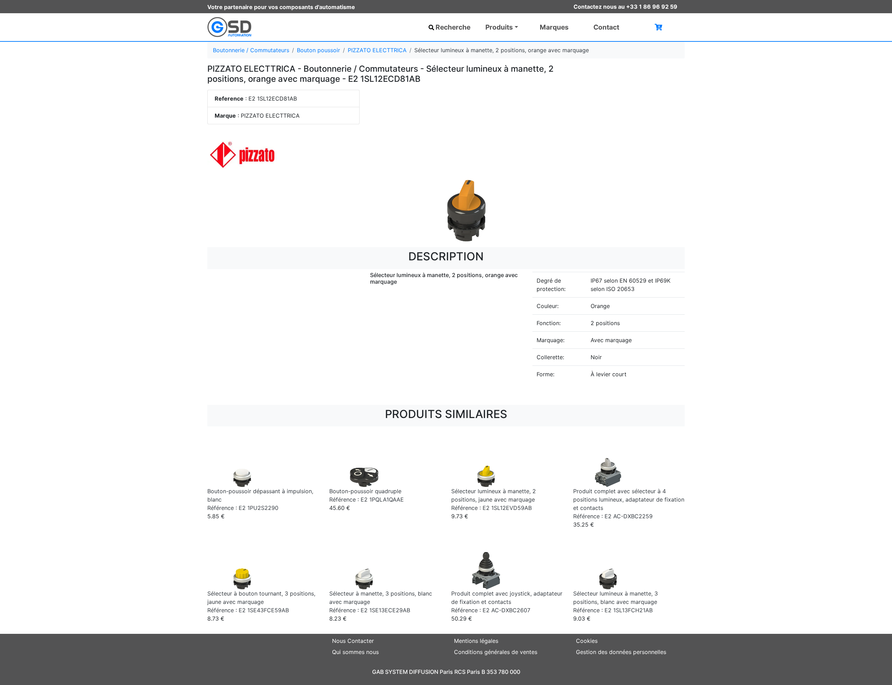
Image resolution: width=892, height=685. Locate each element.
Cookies (587, 640)
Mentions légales (476, 640)
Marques (554, 27)
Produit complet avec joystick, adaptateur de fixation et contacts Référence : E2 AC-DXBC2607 (506, 602)
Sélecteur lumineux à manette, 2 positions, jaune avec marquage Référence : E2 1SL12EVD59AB (493, 499)
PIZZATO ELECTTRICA (377, 50)
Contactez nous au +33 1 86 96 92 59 (625, 6)
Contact (606, 27)
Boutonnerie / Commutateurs (251, 50)
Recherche (453, 27)
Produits (499, 27)
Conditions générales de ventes (495, 651)
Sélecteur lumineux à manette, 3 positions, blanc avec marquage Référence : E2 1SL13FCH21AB (615, 602)
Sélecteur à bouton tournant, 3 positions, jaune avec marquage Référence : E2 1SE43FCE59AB (261, 602)
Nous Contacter (353, 640)
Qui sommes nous (355, 651)
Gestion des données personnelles (621, 651)
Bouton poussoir (318, 50)
